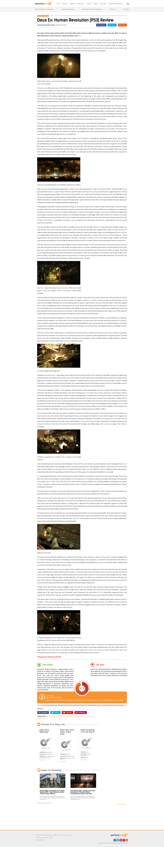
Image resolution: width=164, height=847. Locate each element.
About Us (45, 837)
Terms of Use (39, 835)
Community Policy (66, 835)
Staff (50, 837)
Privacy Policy (47, 835)
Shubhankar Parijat (49, 25)
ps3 (92, 716)
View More (42, 760)
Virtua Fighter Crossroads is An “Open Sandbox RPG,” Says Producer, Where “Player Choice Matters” (52, 792)
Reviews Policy (56, 835)
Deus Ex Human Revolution (60, 716)
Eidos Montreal (74, 716)
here (79, 36)
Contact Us (38, 837)
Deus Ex (48, 716)
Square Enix (41, 718)
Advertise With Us (40, 840)
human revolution (85, 716)
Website (45, 16)
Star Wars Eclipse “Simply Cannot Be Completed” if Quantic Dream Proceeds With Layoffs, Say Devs (82, 792)
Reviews (40, 16)
